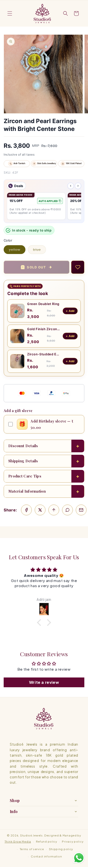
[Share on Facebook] (26, 510)
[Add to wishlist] (77, 267)
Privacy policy (72, 841)
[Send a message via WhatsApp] (79, 858)
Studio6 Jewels (31, 835)
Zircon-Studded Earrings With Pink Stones (43, 354)
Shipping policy (61, 849)
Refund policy (46, 841)
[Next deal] (78, 186)
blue (39, 250)
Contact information (46, 856)
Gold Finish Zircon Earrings (43, 329)
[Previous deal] (70, 186)
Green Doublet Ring (43, 304)
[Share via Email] (81, 510)
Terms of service (32, 849)
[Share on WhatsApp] (67, 510)
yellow (17, 250)
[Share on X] (40, 510)
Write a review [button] (44, 682)
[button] (9, 13)
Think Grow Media (18, 841)
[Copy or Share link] (53, 510)
